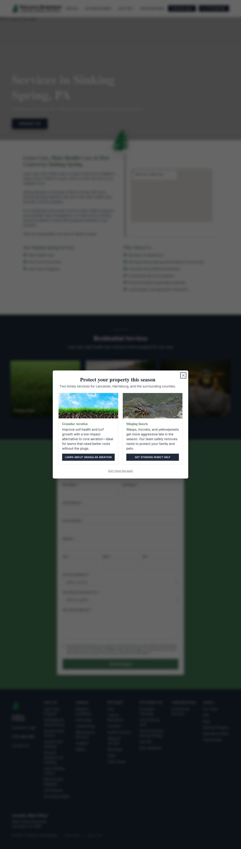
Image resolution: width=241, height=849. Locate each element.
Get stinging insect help (152, 457)
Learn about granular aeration (88, 457)
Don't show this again (120, 470)
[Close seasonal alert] (183, 375)
